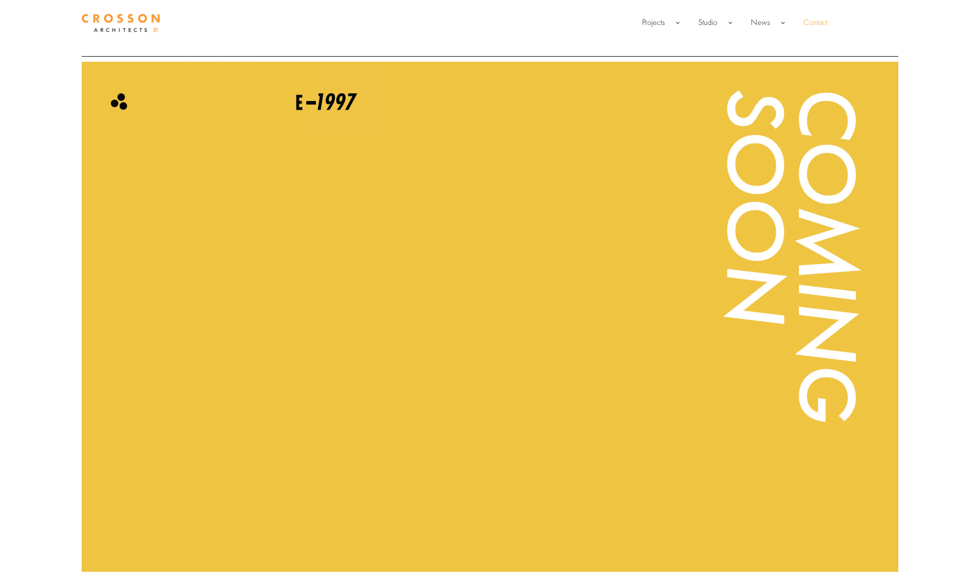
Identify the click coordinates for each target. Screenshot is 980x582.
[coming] (490, 317)
